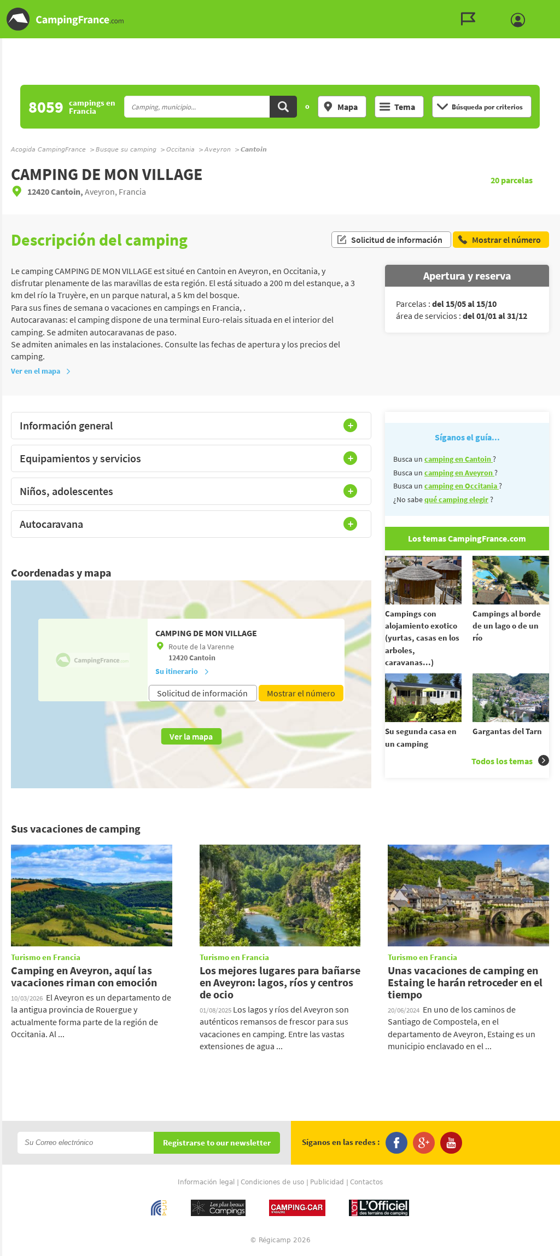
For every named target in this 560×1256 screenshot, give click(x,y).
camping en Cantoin (458, 459)
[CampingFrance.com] (280, 19)
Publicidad (327, 1182)
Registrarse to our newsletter (217, 1143)
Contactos (366, 1182)
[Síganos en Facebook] (396, 1143)
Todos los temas (502, 760)
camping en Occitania (461, 486)
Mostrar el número (301, 693)
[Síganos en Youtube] (451, 1143)
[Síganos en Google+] (424, 1143)
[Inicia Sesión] (521, 20)
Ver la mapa (191, 736)
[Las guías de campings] (471, 19)
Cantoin (202, 657)
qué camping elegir (456, 499)
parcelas (512, 180)
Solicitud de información (396, 239)
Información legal (206, 1182)
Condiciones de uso (272, 1182)
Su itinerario (176, 671)
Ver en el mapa (35, 371)
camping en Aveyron (459, 473)
